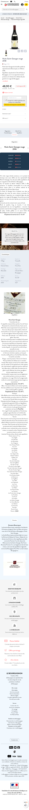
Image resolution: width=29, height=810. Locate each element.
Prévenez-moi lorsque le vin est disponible (14, 105)
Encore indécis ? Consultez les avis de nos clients (14, 664)
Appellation (19, 133)
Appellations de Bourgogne (14, 726)
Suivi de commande (14, 692)
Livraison (4, 109)
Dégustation (7, 131)
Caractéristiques (8, 133)
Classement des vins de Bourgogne (14, 721)
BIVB (16, 511)
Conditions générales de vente (14, 697)
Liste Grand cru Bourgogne (14, 723)
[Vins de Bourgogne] (11, 4)
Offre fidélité (14, 690)
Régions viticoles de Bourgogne (14, 724)
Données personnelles (14, 699)
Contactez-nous (14, 740)
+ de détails (5, 81)
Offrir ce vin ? (5, 118)
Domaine (14, 135)
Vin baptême (14, 711)
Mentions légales (14, 695)
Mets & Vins (18, 131)
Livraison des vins (14, 706)
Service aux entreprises (14, 707)
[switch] (25, 805)
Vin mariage (14, 709)
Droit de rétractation (14, 694)
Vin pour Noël (14, 713)
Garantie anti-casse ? (6, 113)
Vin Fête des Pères (14, 714)
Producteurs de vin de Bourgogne (14, 728)
